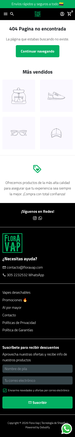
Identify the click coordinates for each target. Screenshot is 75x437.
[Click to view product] (18, 96)
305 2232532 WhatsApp (23, 275)
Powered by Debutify (37, 427)
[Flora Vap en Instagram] (35, 218)
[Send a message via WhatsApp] (66, 428)
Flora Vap (34, 423)
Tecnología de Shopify (53, 423)
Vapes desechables (16, 292)
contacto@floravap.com (22, 267)
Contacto (9, 315)
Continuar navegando (37, 51)
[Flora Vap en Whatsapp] (40, 218)
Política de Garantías (17, 330)
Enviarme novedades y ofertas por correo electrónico (38, 390)
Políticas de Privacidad (19, 322)
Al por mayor (11, 307)
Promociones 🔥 (14, 300)
